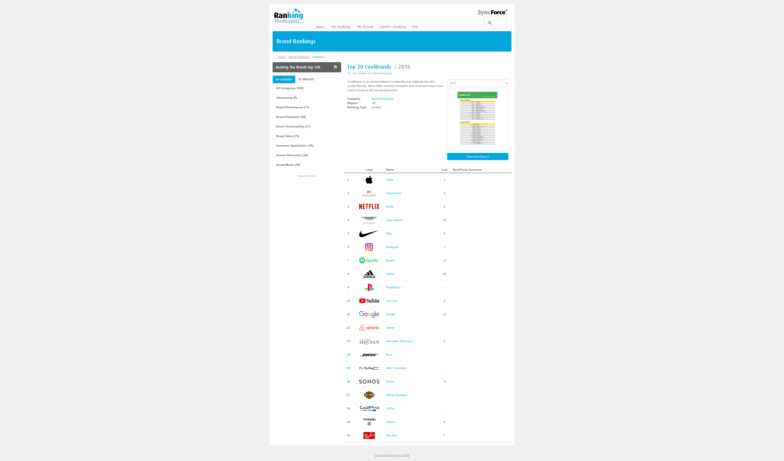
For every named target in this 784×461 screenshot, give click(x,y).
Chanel (390, 421)
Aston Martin (394, 220)
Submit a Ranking (393, 27)
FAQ (415, 27)
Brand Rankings (299, 57)
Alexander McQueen (399, 341)
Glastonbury (394, 193)
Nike (389, 233)
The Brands (365, 27)
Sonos (390, 381)
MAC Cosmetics (396, 368)
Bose (389, 354)
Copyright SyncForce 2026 (392, 455)
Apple (389, 179)
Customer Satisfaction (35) (294, 145)
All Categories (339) (290, 88)
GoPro (390, 408)
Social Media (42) (288, 164)
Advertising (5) (286, 97)
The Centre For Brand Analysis (372, 73)
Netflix (390, 206)
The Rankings (341, 27)
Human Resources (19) (292, 155)
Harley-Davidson (397, 395)
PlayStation (393, 287)
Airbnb (390, 327)
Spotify (390, 260)
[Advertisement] (307, 206)
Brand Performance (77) (292, 107)
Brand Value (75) (287, 136)
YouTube (392, 300)
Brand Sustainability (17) (293, 126)
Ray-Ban (391, 435)
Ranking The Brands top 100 (298, 67)
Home (320, 27)
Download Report (478, 156)
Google (390, 314)
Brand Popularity (382, 98)
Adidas (390, 273)
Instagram (392, 247)
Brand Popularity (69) (291, 116)
